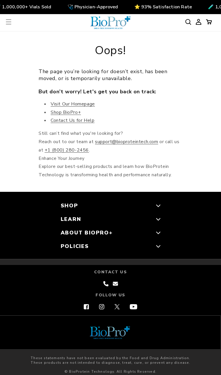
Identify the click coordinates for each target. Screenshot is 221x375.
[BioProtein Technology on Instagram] (101, 306)
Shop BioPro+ (66, 112)
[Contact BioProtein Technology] (115, 283)
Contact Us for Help (72, 120)
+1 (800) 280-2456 (67, 150)
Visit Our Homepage (73, 104)
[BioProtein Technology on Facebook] (86, 306)
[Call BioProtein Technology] (105, 283)
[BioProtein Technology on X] (117, 306)
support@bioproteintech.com (126, 142)
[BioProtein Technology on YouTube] (133, 306)
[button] (9, 22)
